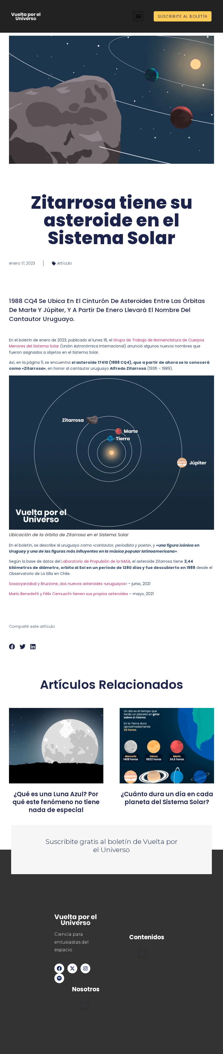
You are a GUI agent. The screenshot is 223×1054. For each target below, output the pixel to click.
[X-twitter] (72, 968)
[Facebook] (59, 968)
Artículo (64, 263)
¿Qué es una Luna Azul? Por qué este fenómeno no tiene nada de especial (56, 802)
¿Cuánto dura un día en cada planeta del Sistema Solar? (167, 798)
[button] (138, 16)
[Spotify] (59, 978)
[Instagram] (85, 968)
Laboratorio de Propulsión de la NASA (95, 561)
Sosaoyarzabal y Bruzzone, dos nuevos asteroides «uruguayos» (68, 583)
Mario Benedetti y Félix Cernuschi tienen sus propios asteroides (68, 593)
